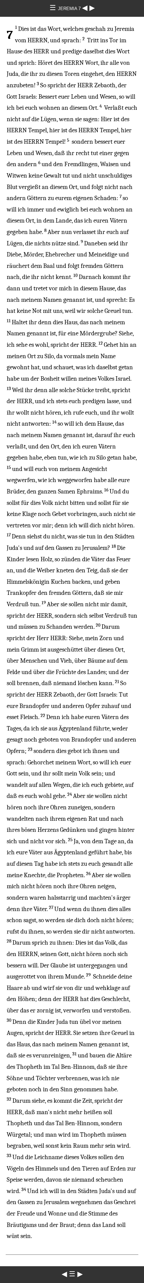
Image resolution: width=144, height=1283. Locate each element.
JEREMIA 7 (70, 8)
